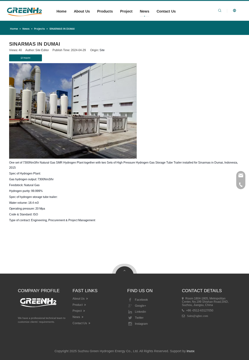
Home (62, 11)
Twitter (139, 317)
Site (102, 50)
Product (78, 304)
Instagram (141, 323)
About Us (82, 11)
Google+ (140, 305)
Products (105, 11)
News (144, 11)
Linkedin (140, 311)
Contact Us (166, 11)
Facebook (141, 299)
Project (126, 11)
